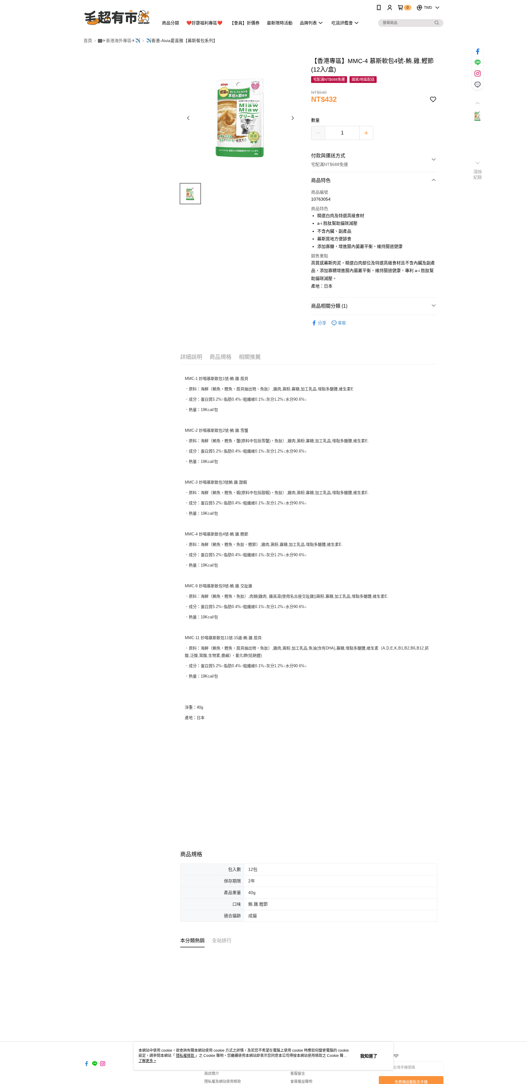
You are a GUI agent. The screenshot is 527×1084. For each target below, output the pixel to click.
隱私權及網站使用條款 (222, 1081)
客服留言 (297, 1073)
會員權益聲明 (301, 1081)
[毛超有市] (117, 16)
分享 (322, 322)
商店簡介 (211, 1073)
